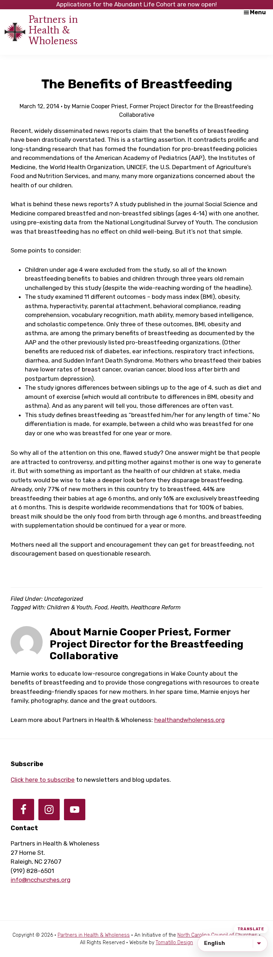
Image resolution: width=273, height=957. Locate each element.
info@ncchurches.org (40, 879)
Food (101, 607)
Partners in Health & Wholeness (53, 29)
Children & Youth (69, 607)
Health (119, 607)
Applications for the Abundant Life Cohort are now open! (136, 4)
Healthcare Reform (156, 607)
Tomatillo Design (174, 943)
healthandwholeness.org (189, 719)
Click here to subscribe (43, 779)
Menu (258, 12)
